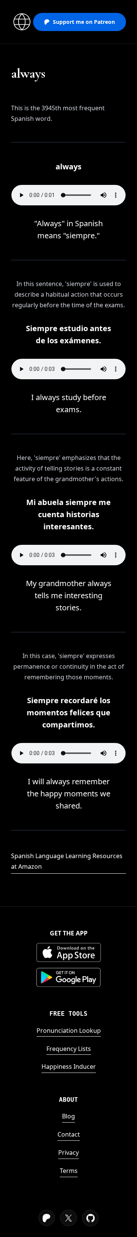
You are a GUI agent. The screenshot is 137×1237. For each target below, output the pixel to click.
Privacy (68, 1152)
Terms (69, 1171)
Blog (68, 1116)
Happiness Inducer (68, 1066)
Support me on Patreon (84, 21)
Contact (68, 1134)
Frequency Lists (68, 1049)
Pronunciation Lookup (69, 1030)
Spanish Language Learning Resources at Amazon (67, 861)
